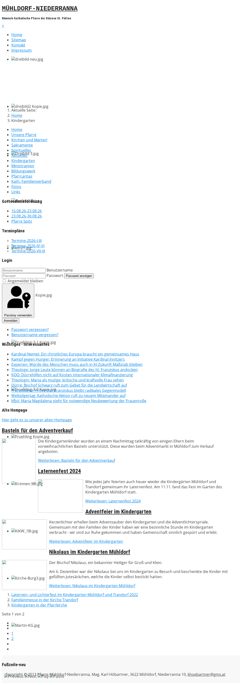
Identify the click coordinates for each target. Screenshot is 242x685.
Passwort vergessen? (30, 329)
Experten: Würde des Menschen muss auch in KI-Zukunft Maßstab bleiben (77, 364)
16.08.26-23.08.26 (26, 210)
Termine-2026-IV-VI (27, 245)
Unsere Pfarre (23, 134)
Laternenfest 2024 (59, 471)
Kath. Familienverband (31, 181)
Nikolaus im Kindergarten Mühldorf (89, 552)
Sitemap (18, 39)
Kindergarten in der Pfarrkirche (39, 605)
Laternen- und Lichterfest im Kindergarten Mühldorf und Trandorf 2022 (74, 594)
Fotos (16, 186)
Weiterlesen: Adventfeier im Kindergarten (86, 541)
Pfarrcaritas (21, 176)
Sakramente (22, 145)
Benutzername (60, 270)
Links (15, 191)
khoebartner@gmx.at (206, 674)
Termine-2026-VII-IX (28, 251)
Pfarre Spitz (21, 221)
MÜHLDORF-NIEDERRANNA (40, 8)
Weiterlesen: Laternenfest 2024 (113, 501)
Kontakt (18, 45)
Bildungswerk (23, 171)
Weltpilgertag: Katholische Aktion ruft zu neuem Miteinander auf (68, 395)
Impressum (21, 50)
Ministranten (22, 165)
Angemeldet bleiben (25, 281)
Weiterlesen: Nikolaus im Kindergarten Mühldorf (92, 585)
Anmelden (10, 320)
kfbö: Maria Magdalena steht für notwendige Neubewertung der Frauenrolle (78, 400)
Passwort (55, 275)
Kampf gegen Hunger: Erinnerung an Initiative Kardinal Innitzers (68, 359)
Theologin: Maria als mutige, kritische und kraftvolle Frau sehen (67, 380)
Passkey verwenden (18, 315)
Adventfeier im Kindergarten (118, 511)
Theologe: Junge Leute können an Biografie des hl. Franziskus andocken (74, 369)
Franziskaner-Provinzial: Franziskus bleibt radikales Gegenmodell (68, 390)
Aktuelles (19, 155)
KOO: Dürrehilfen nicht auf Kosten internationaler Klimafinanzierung (72, 374)
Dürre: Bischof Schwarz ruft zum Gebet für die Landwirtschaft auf (69, 385)
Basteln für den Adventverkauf (37, 430)
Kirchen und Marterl (29, 139)
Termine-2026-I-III (26, 240)
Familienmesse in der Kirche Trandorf (44, 599)
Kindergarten (23, 160)
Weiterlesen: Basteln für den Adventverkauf (76, 460)
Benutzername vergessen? (34, 334)
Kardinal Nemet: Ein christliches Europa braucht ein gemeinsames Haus (75, 354)
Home (16, 34)
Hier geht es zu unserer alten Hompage (37, 419)
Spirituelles (21, 150)
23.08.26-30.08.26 (26, 216)
